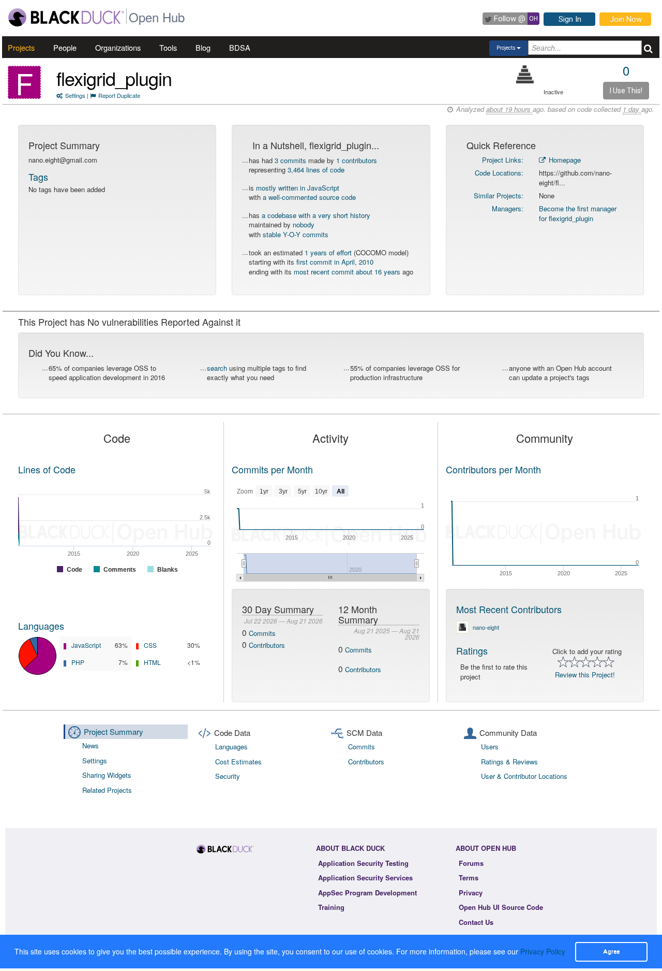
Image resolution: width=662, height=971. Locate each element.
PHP (77, 662)
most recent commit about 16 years (347, 272)
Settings (75, 95)
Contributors (267, 645)
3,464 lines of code (316, 170)
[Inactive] (525, 74)
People (65, 47)
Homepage (564, 160)
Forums (471, 863)
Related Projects (107, 790)
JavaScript (86, 645)
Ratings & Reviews (509, 761)
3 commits (290, 160)
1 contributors (356, 160)
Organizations (118, 47)
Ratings (472, 650)
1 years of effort (328, 252)
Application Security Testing (363, 863)
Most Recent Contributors (509, 609)
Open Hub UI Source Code (501, 907)
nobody (303, 224)
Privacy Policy (542, 951)
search (217, 368)
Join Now (626, 19)
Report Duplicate (119, 95)
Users (490, 746)
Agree (611, 951)
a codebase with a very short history (316, 215)
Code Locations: (499, 173)
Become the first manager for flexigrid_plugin (577, 213)
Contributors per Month (493, 469)
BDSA (239, 47)
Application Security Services (365, 877)
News (90, 745)
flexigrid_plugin (114, 78)
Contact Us (476, 922)
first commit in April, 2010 (334, 262)
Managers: (507, 208)
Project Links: (502, 160)
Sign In (570, 19)
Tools (168, 47)
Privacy (471, 892)
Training (331, 907)
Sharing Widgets (106, 775)
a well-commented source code (309, 197)
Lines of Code (47, 469)
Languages (41, 625)
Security (227, 776)
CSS (150, 645)
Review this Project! (585, 674)
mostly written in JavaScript (297, 188)
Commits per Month (272, 469)
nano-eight (486, 627)
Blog (202, 47)
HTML (152, 662)
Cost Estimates (238, 761)
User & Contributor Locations (524, 776)
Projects (21, 47)
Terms (468, 877)
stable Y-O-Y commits (295, 234)
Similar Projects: (498, 195)
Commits (262, 633)
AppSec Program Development (367, 892)
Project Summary (113, 731)
